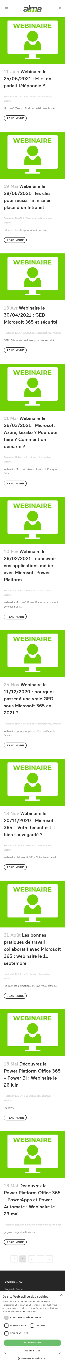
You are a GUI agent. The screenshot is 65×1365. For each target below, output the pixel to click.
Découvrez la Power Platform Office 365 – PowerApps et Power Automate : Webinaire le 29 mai (32, 1199)
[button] (32, 1358)
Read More (15, 118)
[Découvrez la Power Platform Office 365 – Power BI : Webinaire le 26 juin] (32, 1032)
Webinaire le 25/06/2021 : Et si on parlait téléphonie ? (27, 78)
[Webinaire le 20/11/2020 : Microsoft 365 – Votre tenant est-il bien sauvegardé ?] (32, 782)
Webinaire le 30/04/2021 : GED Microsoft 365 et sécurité (30, 315)
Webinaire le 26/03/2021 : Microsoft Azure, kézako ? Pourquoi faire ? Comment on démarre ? (30, 432)
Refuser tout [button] (32, 1350)
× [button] (61, 1295)
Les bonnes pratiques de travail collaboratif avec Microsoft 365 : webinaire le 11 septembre (32, 949)
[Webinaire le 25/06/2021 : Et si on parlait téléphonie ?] (32, 40)
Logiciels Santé (14, 1288)
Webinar (8, 100)
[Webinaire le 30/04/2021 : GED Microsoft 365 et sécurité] (32, 277)
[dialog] (32, 1328)
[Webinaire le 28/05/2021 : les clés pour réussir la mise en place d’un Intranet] (32, 155)
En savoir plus (29, 1311)
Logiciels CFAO (13, 1281)
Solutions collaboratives (39, 96)
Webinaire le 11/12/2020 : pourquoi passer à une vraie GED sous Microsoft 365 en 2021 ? (29, 698)
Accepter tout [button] (32, 1342)
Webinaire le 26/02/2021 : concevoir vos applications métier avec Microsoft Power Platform (30, 565)
